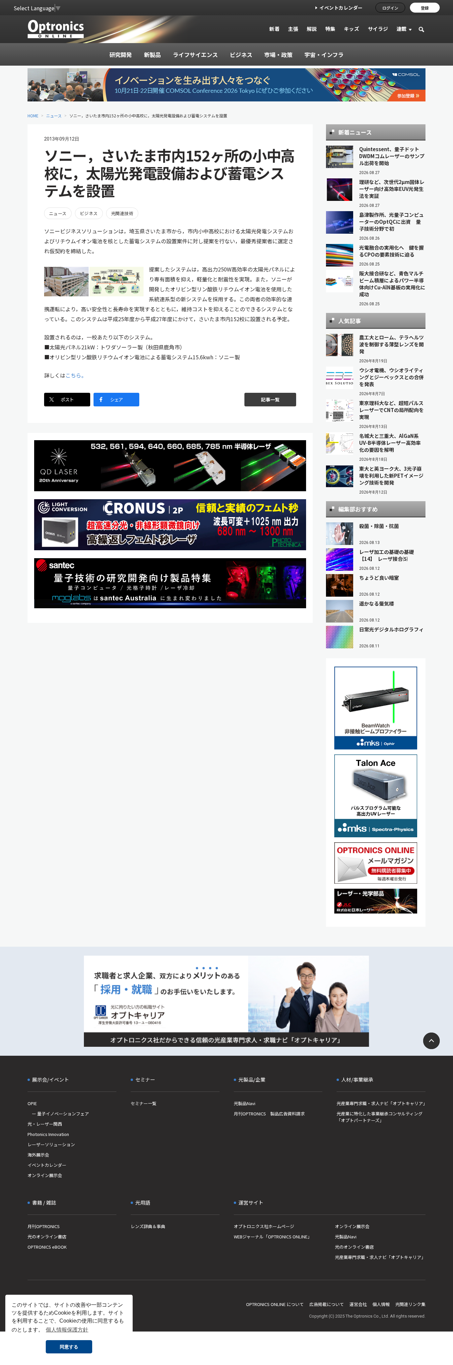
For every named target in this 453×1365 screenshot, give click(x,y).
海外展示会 (38, 1155)
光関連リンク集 (410, 1304)
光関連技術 (122, 213)
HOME (33, 115)
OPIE (32, 1103)
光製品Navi (244, 1103)
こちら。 (76, 375)
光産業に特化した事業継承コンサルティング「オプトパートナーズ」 (379, 1116)
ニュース (54, 115)
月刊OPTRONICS (44, 1226)
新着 (274, 28)
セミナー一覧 (144, 1103)
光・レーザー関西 (45, 1124)
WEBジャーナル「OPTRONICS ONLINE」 (273, 1236)
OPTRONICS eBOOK (47, 1247)
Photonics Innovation (48, 1134)
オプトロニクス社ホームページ (264, 1226)
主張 (293, 28)
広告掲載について (326, 1304)
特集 (330, 28)
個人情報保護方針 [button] (67, 1330)
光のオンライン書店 (47, 1236)
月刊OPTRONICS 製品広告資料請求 (269, 1113)
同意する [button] (69, 1346)
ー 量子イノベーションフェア (58, 1113)
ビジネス (89, 213)
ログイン (390, 8)
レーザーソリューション (51, 1144)
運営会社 (358, 1304)
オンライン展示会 (45, 1175)
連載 (402, 28)
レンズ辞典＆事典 (148, 1226)
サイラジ (378, 28)
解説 (312, 28)
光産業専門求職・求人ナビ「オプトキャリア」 (381, 1103)
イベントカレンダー (341, 7)
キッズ (351, 28)
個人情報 (381, 1304)
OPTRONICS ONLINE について (275, 1304)
